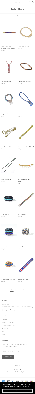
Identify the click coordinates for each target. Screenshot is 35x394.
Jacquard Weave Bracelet (23, 279)
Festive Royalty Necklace (23, 46)
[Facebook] (2, 310)
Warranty (5, 328)
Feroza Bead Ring (5, 214)
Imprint (4, 334)
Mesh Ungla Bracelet (6, 147)
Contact (4, 320)
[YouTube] (10, 310)
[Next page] (23, 290)
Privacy (4, 331)
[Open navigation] (2, 2)
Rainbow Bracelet (22, 214)
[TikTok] (14, 310)
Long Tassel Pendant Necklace (25, 114)
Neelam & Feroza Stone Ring (8, 279)
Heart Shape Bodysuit (6, 81)
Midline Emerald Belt (6, 179)
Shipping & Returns (8, 322)
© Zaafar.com (17, 369)
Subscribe (8, 357)
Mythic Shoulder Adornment (24, 81)
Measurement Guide (8, 325)
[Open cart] (32, 2)
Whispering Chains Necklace (8, 114)
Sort (17, 16)
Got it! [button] (17, 391)
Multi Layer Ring (4, 247)
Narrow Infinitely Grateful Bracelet (26, 147)
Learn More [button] (25, 386)
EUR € (16, 365)
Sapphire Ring (21, 247)
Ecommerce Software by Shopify (17, 372)
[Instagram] (6, 310)
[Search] (29, 2)
